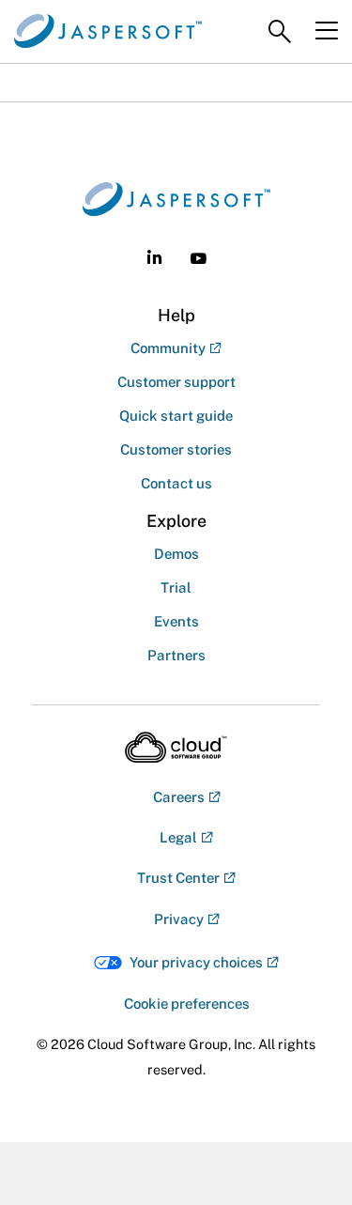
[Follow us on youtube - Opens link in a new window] (198, 258)
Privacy (179, 919)
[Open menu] (327, 31)
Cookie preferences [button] (187, 1004)
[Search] (280, 32)
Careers (179, 797)
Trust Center (178, 878)
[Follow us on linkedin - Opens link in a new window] (154, 257)
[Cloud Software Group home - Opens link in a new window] (176, 748)
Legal (178, 837)
